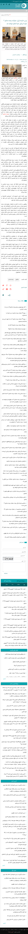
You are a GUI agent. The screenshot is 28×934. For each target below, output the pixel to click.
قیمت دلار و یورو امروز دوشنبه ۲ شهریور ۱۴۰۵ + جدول (15, 620)
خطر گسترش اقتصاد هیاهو (19, 662)
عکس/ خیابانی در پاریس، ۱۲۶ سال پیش (16, 706)
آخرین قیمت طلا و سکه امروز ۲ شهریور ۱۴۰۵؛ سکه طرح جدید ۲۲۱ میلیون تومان (14, 638)
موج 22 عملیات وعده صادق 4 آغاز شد (17, 325)
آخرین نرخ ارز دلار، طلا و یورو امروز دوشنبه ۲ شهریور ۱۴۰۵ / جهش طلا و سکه (15, 614)
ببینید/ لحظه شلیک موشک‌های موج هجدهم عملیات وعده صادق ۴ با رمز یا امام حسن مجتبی (16, 334)
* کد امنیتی (22, 555)
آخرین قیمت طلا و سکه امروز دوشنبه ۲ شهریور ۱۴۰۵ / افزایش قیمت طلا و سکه (15, 608)
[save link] (10, 289)
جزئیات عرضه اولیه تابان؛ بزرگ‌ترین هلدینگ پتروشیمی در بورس (15, 808)
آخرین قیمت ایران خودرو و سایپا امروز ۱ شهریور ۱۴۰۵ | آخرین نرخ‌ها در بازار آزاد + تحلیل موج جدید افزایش (14, 750)
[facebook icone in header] (7, 286)
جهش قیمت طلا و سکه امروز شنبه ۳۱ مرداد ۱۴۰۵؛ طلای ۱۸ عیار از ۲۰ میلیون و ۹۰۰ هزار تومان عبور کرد (14, 689)
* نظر (23, 561)
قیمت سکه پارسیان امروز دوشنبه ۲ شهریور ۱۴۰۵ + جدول (14, 602)
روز (24, 584)
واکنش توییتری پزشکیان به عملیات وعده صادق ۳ (14, 376)
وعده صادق (5, 114)
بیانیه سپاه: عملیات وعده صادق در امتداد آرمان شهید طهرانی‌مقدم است (14, 437)
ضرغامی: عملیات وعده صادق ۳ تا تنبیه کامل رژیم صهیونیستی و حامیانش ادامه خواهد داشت (15, 371)
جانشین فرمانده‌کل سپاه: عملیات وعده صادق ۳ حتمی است (15, 504)
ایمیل (23, 551)
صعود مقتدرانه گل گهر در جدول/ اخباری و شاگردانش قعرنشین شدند (16, 849)
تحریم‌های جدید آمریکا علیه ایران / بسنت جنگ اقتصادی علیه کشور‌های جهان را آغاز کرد (14, 861)
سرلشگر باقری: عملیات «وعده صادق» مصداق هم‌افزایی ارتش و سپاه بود (16, 466)
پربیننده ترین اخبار (20, 581)
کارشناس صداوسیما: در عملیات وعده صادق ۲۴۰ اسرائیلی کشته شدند (15, 510)
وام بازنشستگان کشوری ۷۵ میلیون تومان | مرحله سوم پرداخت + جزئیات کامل (14, 701)
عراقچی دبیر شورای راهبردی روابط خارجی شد (15, 537)
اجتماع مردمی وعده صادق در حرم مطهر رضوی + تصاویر (15, 492)
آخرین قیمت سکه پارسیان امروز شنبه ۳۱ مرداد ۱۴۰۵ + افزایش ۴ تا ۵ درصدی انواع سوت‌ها (15, 775)
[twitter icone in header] (4, 5)
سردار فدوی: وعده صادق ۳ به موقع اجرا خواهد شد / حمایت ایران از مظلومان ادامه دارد (14, 401)
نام (23, 547)
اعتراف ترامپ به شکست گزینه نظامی (17, 669)
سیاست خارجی (16, 54)
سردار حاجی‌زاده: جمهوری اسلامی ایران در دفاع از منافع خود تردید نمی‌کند (15, 385)
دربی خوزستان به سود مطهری (18, 813)
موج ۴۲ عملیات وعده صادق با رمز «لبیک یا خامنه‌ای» (16, 314)
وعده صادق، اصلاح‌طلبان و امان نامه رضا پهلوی (15, 533)
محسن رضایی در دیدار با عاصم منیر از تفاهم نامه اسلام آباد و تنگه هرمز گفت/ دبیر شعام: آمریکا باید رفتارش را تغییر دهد (14, 826)
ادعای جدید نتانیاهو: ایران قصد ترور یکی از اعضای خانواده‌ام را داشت (14, 855)
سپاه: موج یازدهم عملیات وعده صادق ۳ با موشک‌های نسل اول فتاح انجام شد (16, 359)
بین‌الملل (25, 54)
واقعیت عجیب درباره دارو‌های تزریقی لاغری (15, 817)
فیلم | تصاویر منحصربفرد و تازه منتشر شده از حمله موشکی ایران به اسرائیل (14, 516)
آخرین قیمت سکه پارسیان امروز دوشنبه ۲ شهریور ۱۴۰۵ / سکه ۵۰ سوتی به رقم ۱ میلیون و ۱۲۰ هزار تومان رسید (14, 595)
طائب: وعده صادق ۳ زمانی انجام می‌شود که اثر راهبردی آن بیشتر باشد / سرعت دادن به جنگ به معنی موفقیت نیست (14, 408)
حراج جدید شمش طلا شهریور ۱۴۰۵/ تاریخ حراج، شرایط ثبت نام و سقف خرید (14, 737)
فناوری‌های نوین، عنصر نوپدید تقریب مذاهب (15, 658)
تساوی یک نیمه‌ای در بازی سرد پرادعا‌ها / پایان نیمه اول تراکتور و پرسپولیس (14, 911)
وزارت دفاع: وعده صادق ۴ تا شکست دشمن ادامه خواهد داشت (15, 350)
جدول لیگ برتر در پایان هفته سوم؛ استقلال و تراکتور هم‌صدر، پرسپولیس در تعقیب (15, 695)
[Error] (3, 295)
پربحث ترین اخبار (7, 581)
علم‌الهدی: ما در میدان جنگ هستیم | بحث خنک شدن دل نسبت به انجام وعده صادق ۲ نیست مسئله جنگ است (15, 473)
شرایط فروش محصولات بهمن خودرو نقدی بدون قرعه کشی (14, 711)
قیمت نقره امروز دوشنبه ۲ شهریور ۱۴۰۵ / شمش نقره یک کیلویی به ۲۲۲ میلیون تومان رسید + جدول (14, 626)
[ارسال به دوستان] (7, 289)
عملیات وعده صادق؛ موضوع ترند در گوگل (16, 426)
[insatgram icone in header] (1, 5)
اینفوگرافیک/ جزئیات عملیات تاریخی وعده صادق (14, 390)
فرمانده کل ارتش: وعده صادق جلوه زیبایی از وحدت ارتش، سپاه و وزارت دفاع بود (14, 452)
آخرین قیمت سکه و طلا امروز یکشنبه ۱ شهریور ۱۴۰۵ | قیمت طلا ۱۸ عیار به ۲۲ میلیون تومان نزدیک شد (14, 724)
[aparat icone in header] (6, 5)
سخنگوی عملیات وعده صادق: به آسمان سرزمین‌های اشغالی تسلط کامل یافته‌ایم (14, 365)
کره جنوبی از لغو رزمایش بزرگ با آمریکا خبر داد (15, 838)
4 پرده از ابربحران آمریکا (20, 666)
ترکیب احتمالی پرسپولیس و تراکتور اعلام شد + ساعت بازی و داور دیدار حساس (15, 632)
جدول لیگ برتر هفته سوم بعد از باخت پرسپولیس (14, 820)
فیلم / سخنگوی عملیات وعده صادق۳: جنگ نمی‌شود (13, 354)
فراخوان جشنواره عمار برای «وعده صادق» (16, 461)
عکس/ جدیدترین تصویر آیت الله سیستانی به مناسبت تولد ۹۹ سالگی (15, 731)
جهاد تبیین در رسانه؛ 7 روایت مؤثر (17, 673)
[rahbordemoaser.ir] (20, 6)
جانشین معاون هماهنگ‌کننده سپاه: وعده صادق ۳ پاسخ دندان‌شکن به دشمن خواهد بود (14, 522)
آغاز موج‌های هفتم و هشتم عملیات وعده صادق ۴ (14, 345)
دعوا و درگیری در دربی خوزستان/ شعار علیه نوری (14, 785)
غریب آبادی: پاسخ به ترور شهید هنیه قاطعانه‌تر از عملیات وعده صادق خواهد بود (15, 486)
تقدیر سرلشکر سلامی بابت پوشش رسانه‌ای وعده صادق (15, 498)
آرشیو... (4, 679)
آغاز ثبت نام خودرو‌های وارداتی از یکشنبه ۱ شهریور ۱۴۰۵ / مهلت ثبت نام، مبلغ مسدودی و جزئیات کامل (14, 757)
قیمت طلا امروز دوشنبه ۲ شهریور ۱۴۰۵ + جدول (15, 589)
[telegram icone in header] (9, 5)
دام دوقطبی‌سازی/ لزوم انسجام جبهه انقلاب (15, 654)
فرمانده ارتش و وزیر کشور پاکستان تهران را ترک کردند (14, 796)
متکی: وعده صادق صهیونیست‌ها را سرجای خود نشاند (15, 431)
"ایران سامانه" (11, 932)
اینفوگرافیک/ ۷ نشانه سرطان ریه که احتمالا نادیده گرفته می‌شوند (14, 899)
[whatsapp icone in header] (10, 286)
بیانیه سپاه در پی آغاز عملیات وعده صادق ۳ (16, 380)
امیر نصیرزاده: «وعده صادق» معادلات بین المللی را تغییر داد (14, 480)
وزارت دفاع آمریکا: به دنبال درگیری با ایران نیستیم (14, 457)
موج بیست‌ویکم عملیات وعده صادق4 (17, 329)
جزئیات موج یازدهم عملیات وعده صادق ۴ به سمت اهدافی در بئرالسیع (14, 340)
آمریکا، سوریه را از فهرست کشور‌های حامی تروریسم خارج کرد (16, 843)
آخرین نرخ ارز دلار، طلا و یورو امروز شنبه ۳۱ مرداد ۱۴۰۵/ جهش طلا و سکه (14, 769)
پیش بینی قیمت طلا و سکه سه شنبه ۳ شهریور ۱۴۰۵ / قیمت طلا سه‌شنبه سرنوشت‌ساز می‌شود (15, 644)
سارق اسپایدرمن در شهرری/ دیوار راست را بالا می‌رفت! (15, 834)
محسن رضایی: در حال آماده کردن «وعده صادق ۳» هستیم (14, 528)
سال (7, 584)
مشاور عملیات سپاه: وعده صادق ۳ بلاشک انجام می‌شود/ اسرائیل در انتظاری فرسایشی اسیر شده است (14, 415)
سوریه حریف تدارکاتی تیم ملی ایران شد (16, 916)
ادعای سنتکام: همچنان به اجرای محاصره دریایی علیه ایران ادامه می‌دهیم (14, 802)
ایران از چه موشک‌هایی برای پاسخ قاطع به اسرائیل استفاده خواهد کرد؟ (14, 443)
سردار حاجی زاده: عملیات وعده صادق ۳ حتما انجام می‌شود (14, 395)
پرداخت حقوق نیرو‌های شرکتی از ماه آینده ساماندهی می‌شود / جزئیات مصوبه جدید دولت (15, 763)
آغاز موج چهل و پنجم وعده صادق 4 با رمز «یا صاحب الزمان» (16, 308)
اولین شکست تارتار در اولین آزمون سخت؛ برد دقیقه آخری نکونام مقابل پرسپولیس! (15, 905)
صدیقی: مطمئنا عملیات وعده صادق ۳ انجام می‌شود (14, 448)
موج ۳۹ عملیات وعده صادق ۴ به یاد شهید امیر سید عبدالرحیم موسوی (14, 320)
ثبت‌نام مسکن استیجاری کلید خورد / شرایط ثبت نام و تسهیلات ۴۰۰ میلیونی (14, 717)
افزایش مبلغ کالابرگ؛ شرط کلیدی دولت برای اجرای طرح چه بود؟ (14, 743)
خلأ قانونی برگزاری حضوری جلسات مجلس (15, 677)
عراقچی (15, 78)
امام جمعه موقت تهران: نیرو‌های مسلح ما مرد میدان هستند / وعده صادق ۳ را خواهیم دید (14, 421)
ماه (12, 584)
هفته (18, 584)
